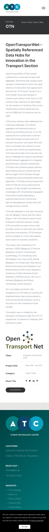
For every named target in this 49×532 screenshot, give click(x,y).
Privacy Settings (37, 520)
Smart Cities (33, 22)
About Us (12, 494)
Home (23, 22)
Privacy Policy (14, 499)
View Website (15, 390)
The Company (14, 490)
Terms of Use (14, 503)
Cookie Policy (14, 507)
